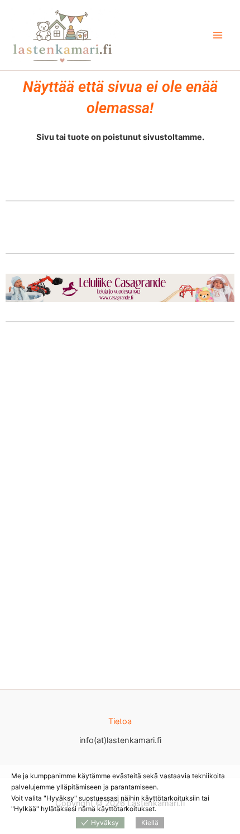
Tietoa (120, 721)
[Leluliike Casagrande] (120, 288)
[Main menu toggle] (218, 35)
